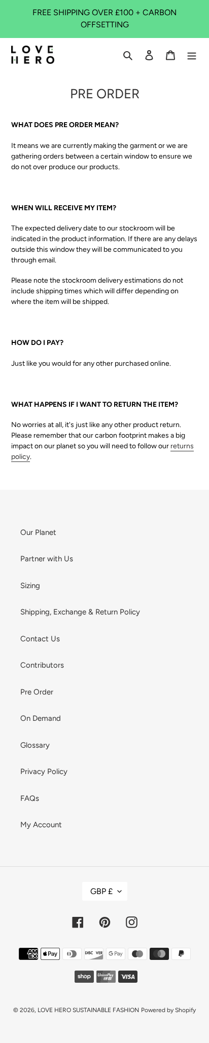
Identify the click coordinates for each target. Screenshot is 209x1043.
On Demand (40, 718)
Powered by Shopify (168, 1010)
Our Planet (38, 532)
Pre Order (36, 692)
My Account (41, 824)
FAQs (29, 798)
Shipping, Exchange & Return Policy (80, 611)
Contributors (42, 665)
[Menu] (191, 55)
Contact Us (40, 638)
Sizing (30, 585)
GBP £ (101, 891)
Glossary (35, 745)
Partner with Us (46, 558)
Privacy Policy (43, 771)
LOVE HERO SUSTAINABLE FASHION (88, 1010)
